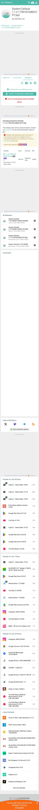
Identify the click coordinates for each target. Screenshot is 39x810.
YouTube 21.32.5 (14, 520)
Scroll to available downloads (21, 94)
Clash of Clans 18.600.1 (17, 689)
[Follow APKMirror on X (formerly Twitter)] (5, 425)
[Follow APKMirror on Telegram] (24, 425)
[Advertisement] (19, 53)
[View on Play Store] (26, 83)
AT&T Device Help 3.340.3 (17, 725)
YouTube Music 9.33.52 (16, 549)
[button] (22, 83)
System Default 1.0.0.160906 (18, 244)
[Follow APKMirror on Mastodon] (15, 425)
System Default (17, 25)
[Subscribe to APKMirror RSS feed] (33, 425)
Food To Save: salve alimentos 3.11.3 (21, 718)
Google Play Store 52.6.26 (17, 535)
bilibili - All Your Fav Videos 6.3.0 (19, 626)
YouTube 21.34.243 (15, 590)
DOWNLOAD (6, 78)
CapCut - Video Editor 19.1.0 (18, 492)
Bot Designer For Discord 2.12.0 (19, 760)
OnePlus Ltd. (19, 19)
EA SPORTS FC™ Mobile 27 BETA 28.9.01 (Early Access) (20, 569)
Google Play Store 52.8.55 (17, 542)
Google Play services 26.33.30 (19, 605)
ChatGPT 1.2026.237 (15, 668)
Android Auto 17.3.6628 (16, 583)
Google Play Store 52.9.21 (17, 576)
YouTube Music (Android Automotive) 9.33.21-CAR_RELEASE (17, 704)
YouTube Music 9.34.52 (16, 619)
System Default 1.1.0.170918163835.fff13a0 (18, 236)
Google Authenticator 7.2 (17, 682)
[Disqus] (19, 335)
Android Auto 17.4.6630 (16, 598)
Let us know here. (24, 798)
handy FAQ (8, 130)
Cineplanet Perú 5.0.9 (16, 767)
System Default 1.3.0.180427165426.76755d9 (18, 228)
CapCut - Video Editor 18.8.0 (18, 485)
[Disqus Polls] (19, 281)
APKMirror (8, 2)
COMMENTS (28, 78)
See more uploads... (19, 788)
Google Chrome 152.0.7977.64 (19, 646)
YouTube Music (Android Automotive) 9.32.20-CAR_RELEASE (17, 696)
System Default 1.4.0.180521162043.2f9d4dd (18, 220)
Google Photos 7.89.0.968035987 (20, 661)
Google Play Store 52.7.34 (17, 513)
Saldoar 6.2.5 (13, 774)
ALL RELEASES (17, 78)
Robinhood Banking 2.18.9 (17, 782)
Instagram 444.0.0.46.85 (17, 612)
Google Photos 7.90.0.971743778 (20, 675)
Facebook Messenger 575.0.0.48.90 (16, 653)
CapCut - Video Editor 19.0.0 (18, 499)
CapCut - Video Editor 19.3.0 (18, 527)
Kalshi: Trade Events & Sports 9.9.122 (21, 753)
